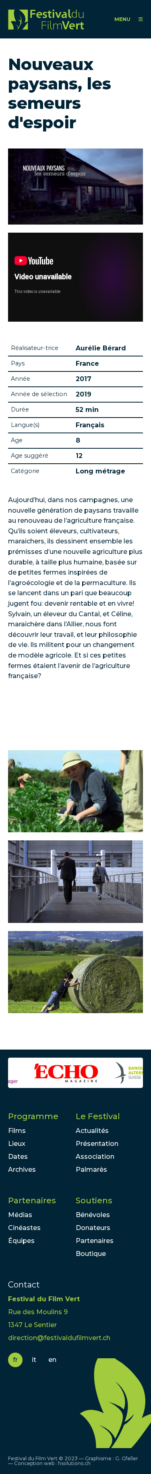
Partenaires (32, 1200)
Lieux (16, 1143)
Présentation (97, 1143)
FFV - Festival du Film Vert (46, 19)
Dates (18, 1156)
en (52, 1360)
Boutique (91, 1254)
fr (15, 1360)
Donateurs (93, 1228)
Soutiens (94, 1200)
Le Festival (98, 1116)
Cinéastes (24, 1228)
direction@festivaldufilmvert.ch (59, 1338)
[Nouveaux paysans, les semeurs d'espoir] (75, 791)
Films (17, 1131)
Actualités (92, 1131)
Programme (33, 1116)
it (34, 1360)
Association (95, 1156)
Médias (20, 1215)
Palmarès (91, 1169)
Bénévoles (93, 1215)
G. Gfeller (126, 1458)
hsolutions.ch (74, 1463)
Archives (22, 1169)
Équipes (21, 1241)
